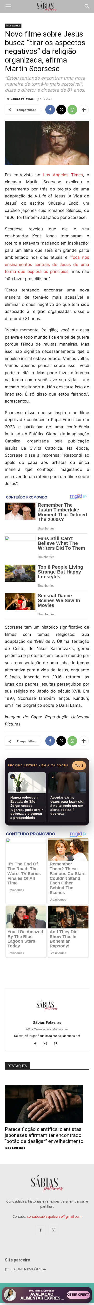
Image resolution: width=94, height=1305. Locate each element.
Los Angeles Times (63, 174)
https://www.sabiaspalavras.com (47, 1029)
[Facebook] (50, 109)
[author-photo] (47, 1016)
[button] (8, 6)
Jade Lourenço (15, 1147)
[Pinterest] (57, 1044)
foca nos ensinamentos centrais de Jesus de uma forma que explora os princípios (47, 264)
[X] (61, 109)
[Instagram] (47, 1044)
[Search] (87, 6)
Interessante (13, 25)
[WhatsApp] (72, 109)
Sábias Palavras (22, 99)
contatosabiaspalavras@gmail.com (54, 1216)
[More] (84, 109)
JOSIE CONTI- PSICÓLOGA (25, 1269)
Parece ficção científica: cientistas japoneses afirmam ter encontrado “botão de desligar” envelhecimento (44, 1135)
